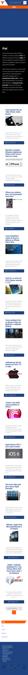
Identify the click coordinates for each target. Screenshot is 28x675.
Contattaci (15, 666)
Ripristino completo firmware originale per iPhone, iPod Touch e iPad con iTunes (13, 153)
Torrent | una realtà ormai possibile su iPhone (12, 404)
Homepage (8, 666)
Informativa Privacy (10, 667)
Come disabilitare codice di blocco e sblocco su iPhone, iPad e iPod (12, 239)
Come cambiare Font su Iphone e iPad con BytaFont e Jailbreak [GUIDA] (13, 323)
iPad (3, 626)
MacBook (4, 633)
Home (2, 2)
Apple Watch (5, 637)
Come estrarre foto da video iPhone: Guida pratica (13, 112)
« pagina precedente (12, 609)
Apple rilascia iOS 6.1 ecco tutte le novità (13, 445)
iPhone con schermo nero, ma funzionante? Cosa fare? (13, 194)
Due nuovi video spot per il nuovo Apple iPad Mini (13, 486)
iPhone (3, 629)
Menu (14, 7)
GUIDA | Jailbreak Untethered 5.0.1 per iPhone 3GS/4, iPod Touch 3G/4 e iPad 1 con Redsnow (14, 569)
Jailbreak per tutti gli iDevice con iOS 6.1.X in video (13, 364)
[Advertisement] (14, 23)
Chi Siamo (21, 666)
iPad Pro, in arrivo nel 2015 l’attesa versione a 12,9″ (13, 280)
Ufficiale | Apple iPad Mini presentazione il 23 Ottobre (14, 526)
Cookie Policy (19, 667)
